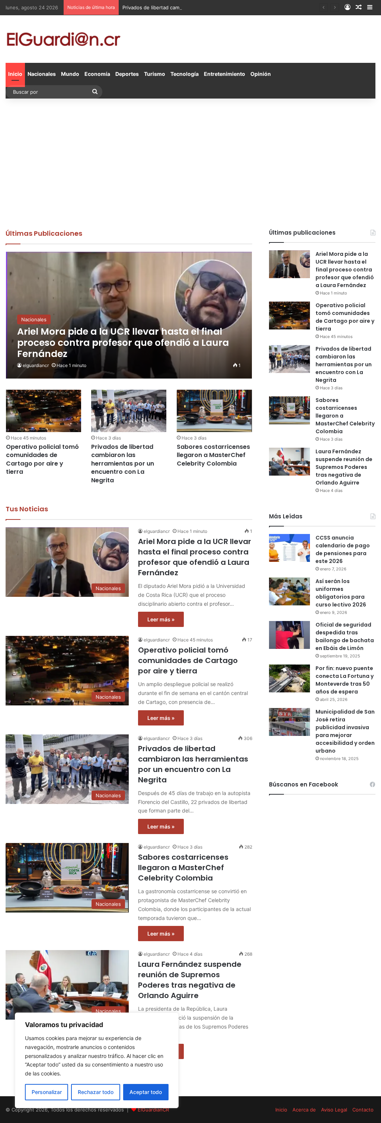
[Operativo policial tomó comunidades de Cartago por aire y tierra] (43, 411)
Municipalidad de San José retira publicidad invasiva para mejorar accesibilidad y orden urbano (345, 731)
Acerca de (304, 1110)
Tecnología (184, 74)
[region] (97, 1060)
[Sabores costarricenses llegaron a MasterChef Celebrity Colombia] (214, 411)
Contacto (363, 1110)
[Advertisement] (190, 162)
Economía (97, 74)
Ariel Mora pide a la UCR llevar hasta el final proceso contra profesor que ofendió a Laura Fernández (194, 557)
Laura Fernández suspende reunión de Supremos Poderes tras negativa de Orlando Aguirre (189, 980)
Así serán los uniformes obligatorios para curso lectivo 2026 (341, 592)
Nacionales (42, 74)
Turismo (154, 74)
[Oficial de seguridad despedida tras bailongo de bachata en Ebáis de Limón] (289, 635)
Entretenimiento (224, 74)
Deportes (127, 74)
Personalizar (47, 1092)
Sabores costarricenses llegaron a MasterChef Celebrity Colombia (213, 455)
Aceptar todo (145, 1092)
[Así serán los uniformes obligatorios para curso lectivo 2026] (289, 591)
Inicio (15, 74)
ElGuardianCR (153, 1110)
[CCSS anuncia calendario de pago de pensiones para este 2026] (289, 548)
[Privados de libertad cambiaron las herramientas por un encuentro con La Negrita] (128, 411)
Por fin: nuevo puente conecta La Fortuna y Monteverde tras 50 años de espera (345, 680)
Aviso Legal (334, 1110)
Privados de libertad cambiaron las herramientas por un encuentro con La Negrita (216, 7)
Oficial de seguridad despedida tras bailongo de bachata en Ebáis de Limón (345, 636)
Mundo (70, 74)
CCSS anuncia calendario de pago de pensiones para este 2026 (343, 549)
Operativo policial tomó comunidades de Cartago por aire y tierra (42, 459)
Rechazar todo (95, 1092)
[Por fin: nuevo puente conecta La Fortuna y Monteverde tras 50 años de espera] (289, 678)
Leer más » (161, 619)
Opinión (260, 74)
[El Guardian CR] (63, 39)
